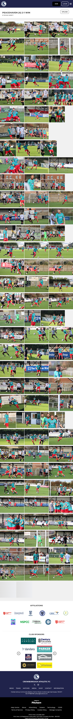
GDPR (60, 707)
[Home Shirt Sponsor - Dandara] (28, 649)
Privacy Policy (30, 710)
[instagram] (38, 685)
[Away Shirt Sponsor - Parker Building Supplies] (44, 649)
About (24, 707)
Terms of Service (17, 710)
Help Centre (15, 707)
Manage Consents (55, 710)
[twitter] (34, 685)
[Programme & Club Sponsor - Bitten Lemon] (44, 665)
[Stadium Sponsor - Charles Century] (28, 641)
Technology (51, 707)
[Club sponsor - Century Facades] (44, 641)
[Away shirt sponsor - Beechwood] (44, 657)
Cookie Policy (42, 710)
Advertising (33, 707)
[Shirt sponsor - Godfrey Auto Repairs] (28, 657)
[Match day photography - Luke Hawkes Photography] (28, 665)
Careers (42, 707)
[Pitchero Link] (36, 703)
